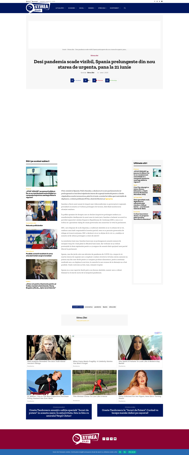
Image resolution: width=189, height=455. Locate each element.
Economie (137, 211)
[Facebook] (155, 1)
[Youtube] (162, 1)
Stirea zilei (70, 49)
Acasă (64, 49)
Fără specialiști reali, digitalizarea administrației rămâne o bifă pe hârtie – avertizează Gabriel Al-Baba (142, 204)
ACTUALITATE (138, 197)
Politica (28, 281)
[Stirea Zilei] (69, 319)
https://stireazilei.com (82, 320)
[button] (125, 8)
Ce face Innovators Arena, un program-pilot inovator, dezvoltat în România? (142, 216)
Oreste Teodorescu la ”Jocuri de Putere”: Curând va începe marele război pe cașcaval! (130, 411)
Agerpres (108, 199)
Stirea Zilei (90, 73)
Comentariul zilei (31, 223)
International (30, 251)
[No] (187, 452)
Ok (120, 452)
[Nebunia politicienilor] (41, 211)
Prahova (28, 189)
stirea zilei (112, 307)
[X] (159, 1)
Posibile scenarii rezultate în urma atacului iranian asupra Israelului (39, 255)
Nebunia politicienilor (34, 225)
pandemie (97, 307)
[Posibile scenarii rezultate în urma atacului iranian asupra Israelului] (41, 239)
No (125, 452)
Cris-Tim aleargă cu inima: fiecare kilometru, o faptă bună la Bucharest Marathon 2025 (141, 190)
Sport (135, 185)
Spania (105, 307)
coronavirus (89, 307)
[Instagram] (157, 1)
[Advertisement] (94, 35)
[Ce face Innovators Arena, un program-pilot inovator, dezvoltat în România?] (157, 215)
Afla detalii (132, 452)
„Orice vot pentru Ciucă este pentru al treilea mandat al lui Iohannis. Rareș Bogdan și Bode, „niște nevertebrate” (41, 286)
